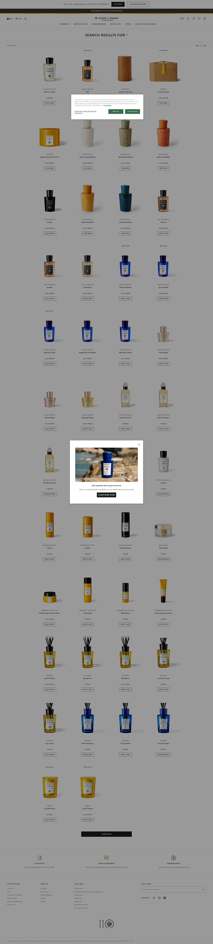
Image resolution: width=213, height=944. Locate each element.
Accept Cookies (132, 111)
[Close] (139, 444)
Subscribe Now (106, 495)
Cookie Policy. (107, 105)
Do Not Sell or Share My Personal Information (85, 112)
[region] (107, 106)
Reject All (116, 111)
